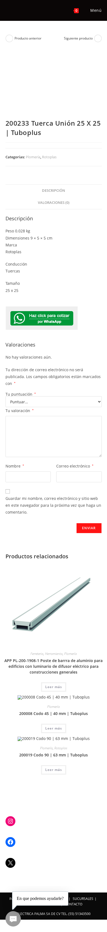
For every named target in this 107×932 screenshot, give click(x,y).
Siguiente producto (78, 38)
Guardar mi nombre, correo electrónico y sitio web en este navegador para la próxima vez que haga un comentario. (53, 505)
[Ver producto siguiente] (98, 38)
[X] (10, 863)
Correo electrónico (75, 466)
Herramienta (54, 653)
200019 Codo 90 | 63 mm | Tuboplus (53, 755)
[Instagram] (10, 821)
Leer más (53, 687)
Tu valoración (19, 410)
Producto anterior (28, 38)
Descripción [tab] (53, 190)
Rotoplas (49, 156)
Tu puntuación (20, 394)
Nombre (14, 466)
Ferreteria (36, 653)
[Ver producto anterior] (9, 38)
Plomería (33, 156)
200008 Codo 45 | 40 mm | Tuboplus (53, 713)
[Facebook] (10, 842)
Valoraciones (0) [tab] (53, 202)
